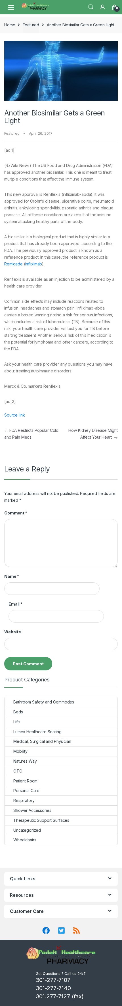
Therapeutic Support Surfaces (41, 820)
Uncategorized (27, 830)
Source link (14, 415)
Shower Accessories (32, 810)
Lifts (16, 721)
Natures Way (25, 761)
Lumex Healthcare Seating (37, 731)
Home (9, 24)
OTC (17, 771)
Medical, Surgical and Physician (42, 741)
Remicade (13, 263)
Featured (31, 24)
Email (15, 604)
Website (12, 631)
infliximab (33, 263)
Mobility (20, 751)
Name (11, 576)
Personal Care (26, 790)
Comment (15, 512)
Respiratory (23, 800)
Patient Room (25, 780)
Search (91, 7)
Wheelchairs (24, 839)
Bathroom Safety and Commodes (43, 702)
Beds (18, 711)
